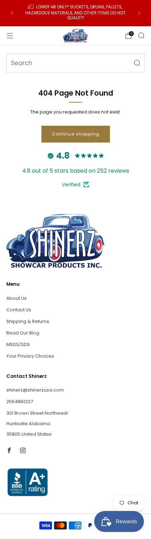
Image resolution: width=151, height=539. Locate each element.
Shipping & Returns (27, 321)
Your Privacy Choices (30, 356)
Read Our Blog (22, 333)
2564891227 (19, 401)
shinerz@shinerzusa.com (35, 390)
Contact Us (18, 309)
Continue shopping (75, 134)
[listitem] (75, 13)
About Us (16, 298)
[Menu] (9, 35)
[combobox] (75, 63)
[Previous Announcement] (12, 13)
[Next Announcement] (139, 13)
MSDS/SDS (18, 344)
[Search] (141, 35)
